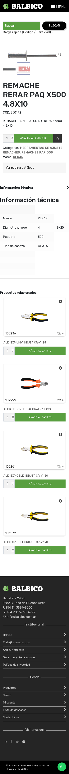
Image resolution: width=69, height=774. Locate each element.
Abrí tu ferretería (14, 650)
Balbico (7, 635)
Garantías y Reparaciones (19, 657)
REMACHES (11, 152)
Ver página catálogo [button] (20, 167)
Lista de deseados (14, 710)
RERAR (18, 157)
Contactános (11, 717)
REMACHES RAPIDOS (37, 152)
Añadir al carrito (33, 138)
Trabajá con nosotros (16, 642)
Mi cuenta (9, 702)
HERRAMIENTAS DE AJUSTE (41, 148)
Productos (9, 687)
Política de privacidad (16, 664)
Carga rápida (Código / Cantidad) (27, 32)
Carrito (7, 695)
